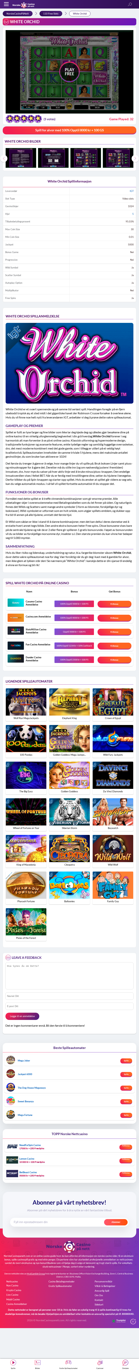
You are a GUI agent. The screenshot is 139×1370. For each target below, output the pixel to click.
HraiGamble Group (36, 1273)
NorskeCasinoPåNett (18, 13)
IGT (132, 191)
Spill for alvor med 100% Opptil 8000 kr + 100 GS (69, 130)
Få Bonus (114, 604)
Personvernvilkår (103, 1281)
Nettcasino (12, 1281)
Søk (130, 4)
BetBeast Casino (28, 1172)
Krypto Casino (13, 1290)
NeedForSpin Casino (30, 1145)
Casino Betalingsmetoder (62, 1281)
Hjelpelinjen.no (54, 1314)
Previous (3, 158)
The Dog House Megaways (32, 1087)
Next (135, 158)
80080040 (128, 1314)
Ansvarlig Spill (102, 1290)
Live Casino (12, 1294)
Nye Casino (12, 1285)
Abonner (115, 1222)
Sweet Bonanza (26, 1101)
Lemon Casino (26, 1158)
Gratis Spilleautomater (60, 1286)
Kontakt (99, 1300)
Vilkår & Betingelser (105, 1286)
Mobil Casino (13, 1299)
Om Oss (99, 1295)
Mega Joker (24, 1060)
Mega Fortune (25, 1115)
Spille (126, 1060)
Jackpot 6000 (25, 1074)
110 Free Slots (50, 13)
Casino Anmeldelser (16, 1304)
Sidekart (99, 1304)
